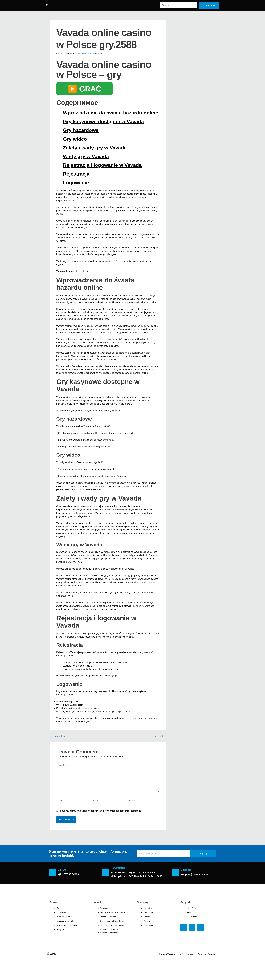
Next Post (159, 736)
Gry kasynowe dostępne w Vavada (103, 121)
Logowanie (76, 182)
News (79, 53)
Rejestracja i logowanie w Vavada (102, 165)
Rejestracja (76, 174)
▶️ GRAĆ (84, 89)
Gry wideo (75, 139)
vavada (59, 207)
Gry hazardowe (81, 130)
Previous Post (57, 736)
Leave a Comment (65, 53)
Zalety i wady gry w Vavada (95, 148)
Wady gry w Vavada (86, 156)
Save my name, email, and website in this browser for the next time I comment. (100, 811)
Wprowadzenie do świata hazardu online (110, 113)
